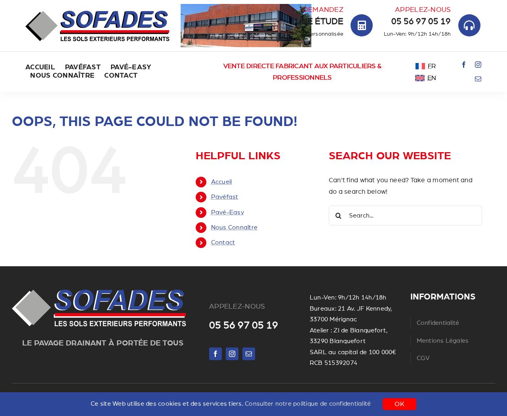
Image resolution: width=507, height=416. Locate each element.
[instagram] (478, 64)
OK (399, 404)
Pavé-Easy (227, 212)
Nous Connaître (234, 227)
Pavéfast (224, 197)
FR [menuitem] (432, 66)
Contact (223, 242)
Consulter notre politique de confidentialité (308, 404)
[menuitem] (426, 66)
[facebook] (464, 64)
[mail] (478, 79)
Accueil (221, 182)
